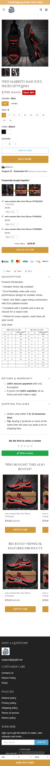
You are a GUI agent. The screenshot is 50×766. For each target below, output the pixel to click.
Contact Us (7, 673)
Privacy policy (9, 703)
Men (13, 98)
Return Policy (9, 678)
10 (25, 115)
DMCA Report (11, 754)
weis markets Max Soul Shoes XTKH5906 (23, 229)
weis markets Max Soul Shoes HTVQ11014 (24, 201)
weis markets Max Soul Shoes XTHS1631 (23, 216)
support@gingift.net (12, 659)
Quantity (6, 138)
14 (4, 120)
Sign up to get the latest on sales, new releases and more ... (22, 735)
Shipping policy (10, 708)
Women (14, 104)
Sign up (41, 742)
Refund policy (9, 698)
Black (12, 126)
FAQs (5, 683)
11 (31, 115)
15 (10, 120)
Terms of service (10, 713)
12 (37, 115)
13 (43, 115)
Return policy (9, 718)
